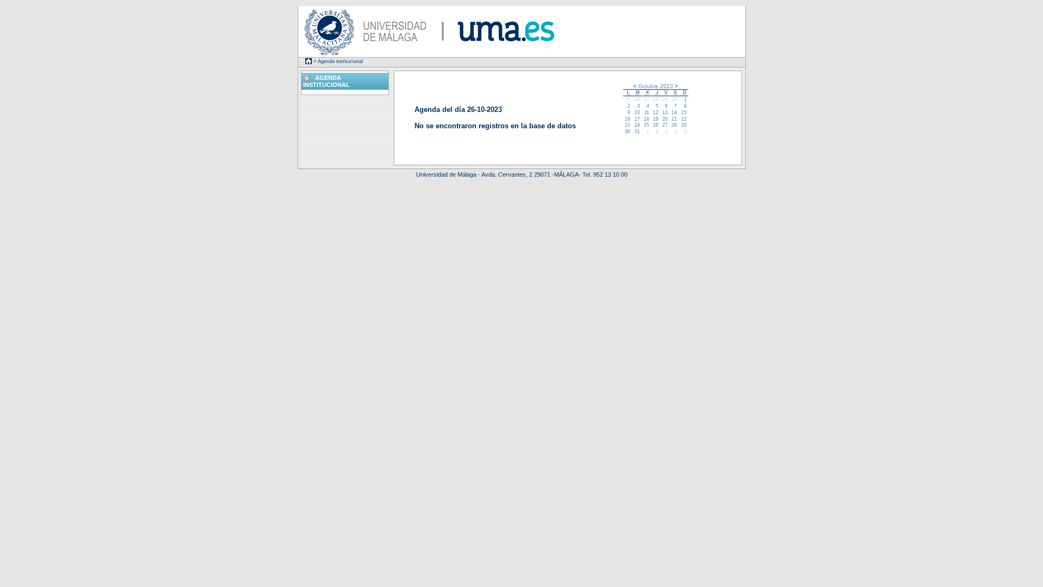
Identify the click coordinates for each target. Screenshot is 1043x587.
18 (646, 119)
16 (627, 119)
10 (637, 112)
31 (637, 131)
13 (665, 112)
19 (655, 119)
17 (637, 119)
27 (646, 99)
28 (655, 99)
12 (655, 112)
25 (627, 99)
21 (674, 119)
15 (684, 112)
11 (646, 112)
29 (665, 99)
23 (627, 125)
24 (637, 125)
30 (674, 99)
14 (674, 112)
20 (665, 119)
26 (637, 99)
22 (684, 119)
